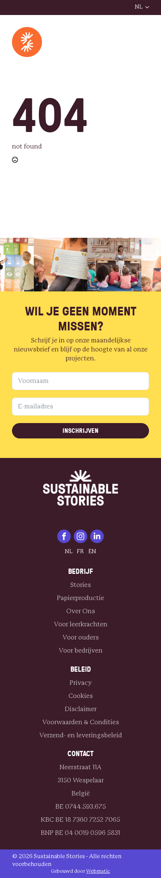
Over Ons (80, 611)
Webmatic (98, 871)
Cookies (81, 696)
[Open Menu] (121, 8)
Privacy (81, 683)
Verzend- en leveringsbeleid (80, 735)
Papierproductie (80, 598)
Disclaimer (81, 709)
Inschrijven (80, 430)
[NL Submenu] (145, 7)
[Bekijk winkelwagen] (119, 42)
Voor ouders (81, 637)
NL (138, 7)
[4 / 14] (58, 264)
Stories (80, 585)
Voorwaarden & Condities (80, 722)
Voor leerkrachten (80, 624)
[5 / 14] (112, 264)
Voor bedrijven (81, 650)
